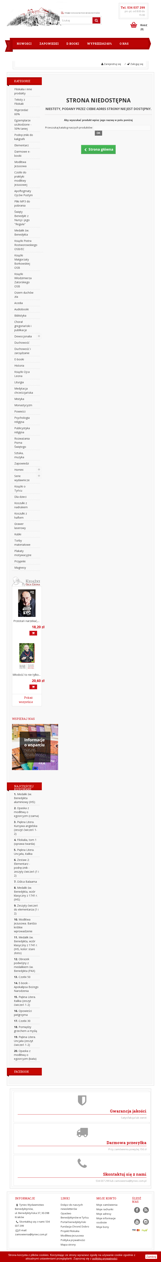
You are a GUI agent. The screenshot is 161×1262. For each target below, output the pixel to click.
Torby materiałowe (22, 542)
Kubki (17, 534)
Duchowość (21, 342)
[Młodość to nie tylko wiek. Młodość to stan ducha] (27, 657)
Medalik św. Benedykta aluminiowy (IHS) (24, 798)
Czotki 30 (22, 1021)
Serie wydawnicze (22, 478)
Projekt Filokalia (70, 1231)
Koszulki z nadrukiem (21, 505)
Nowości (24, 44)
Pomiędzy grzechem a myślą (25, 1029)
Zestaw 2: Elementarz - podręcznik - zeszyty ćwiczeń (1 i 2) (26, 867)
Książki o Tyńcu (20, 488)
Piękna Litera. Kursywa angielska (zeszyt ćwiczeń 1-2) (25, 828)
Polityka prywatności (73, 1240)
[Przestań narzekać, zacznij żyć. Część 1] (27, 603)
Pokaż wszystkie (26, 700)
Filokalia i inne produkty (23, 91)
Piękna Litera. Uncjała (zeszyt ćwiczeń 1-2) (25, 1041)
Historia (19, 365)
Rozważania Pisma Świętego (22, 443)
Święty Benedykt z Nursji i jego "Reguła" (22, 218)
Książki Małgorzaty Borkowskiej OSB (22, 261)
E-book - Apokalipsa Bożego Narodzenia (26, 987)
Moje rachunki (104, 1209)
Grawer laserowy (20, 526)
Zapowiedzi (49, 44)
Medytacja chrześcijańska (23, 390)
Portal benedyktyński (73, 1222)
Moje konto (106, 1198)
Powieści (20, 411)
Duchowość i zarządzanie (22, 351)
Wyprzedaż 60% (99, 44)
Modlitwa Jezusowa (20, 164)
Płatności (74, 55)
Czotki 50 (22, 977)
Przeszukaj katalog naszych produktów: (69, 127)
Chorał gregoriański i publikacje (22, 326)
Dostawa (50, 55)
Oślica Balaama (25, 881)
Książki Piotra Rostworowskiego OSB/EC (25, 245)
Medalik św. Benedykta (21, 232)
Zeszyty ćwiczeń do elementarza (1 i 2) (26, 909)
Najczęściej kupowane (24, 787)
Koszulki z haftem (20, 515)
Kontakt (98, 55)
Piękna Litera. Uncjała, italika (24, 852)
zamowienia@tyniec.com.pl (31, 1234)
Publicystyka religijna (22, 430)
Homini (18, 470)
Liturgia (19, 382)
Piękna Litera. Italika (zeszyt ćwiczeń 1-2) (25, 1001)
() (143, 27)
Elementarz (21, 145)
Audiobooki (21, 309)
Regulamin (26, 55)
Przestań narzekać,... (26, 621)
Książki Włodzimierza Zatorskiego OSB (23, 280)
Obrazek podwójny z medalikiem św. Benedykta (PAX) (24, 965)
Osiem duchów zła (23, 295)
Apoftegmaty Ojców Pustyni (23, 193)
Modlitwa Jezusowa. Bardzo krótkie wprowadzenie (25, 925)
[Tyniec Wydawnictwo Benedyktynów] (80, 12)
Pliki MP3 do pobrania (22, 203)
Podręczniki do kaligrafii (23, 137)
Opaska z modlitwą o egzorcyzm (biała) (25, 1055)
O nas (124, 44)
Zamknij (151, 1256)
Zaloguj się (136, 64)
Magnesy (20, 567)
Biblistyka (20, 315)
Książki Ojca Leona (22, 374)
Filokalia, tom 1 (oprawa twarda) (25, 842)
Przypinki (20, 561)
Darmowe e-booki (22, 154)
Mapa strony (68, 1244)
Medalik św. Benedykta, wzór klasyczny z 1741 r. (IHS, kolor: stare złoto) (26, 945)
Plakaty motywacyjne (22, 553)
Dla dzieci (20, 497)
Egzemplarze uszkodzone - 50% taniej (22, 124)
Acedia (18, 303)
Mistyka (19, 399)
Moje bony (102, 1227)
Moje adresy (103, 1214)
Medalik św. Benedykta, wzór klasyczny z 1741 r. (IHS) (26, 893)
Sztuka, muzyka (19, 455)
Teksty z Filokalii (19, 102)
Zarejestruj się (112, 64)
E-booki (73, 44)
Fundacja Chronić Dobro (75, 1226)
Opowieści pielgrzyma (23, 1013)
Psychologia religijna (22, 420)
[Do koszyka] (33, 633)
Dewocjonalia (23, 336)
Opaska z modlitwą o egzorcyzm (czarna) (26, 812)
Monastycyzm (23, 405)
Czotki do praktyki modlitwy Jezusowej (20, 178)
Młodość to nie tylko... (26, 675)
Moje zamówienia (106, 1204)
